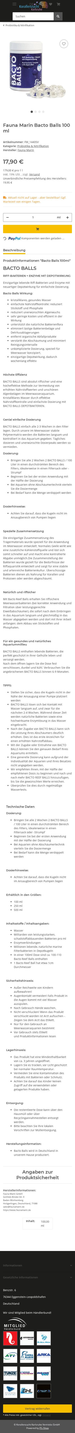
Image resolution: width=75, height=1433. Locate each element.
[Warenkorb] (58, 4)
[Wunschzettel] (50, 4)
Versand (34, 174)
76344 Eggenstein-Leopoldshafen (24, 1297)
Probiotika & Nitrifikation (33, 146)
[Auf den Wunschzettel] (64, 44)
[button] (37, 1265)
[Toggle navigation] (14, 2)
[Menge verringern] (7, 217)
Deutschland (11, 1303)
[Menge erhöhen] (67, 217)
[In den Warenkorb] (37, 229)
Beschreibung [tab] (14, 250)
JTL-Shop (44, 1428)
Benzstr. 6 (9, 1290)
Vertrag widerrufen (37, 1408)
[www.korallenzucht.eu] (33, 6)
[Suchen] (58, 16)
